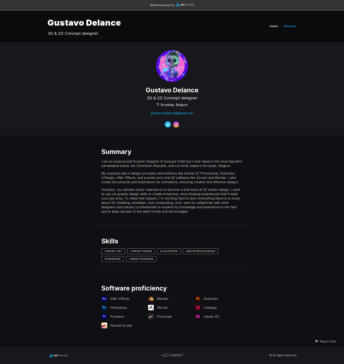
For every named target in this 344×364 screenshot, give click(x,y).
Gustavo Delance (84, 22)
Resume (290, 26)
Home (274, 26)
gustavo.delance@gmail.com (172, 113)
